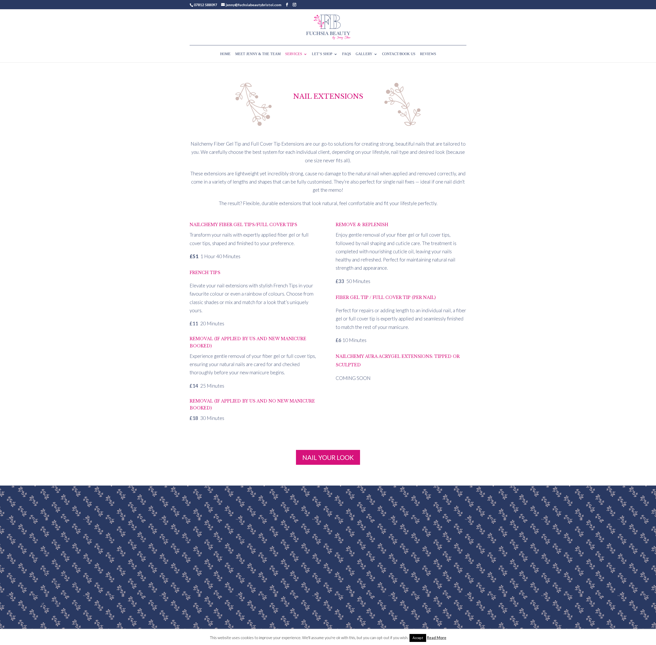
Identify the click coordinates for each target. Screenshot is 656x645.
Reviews (428, 54)
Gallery (364, 54)
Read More (436, 637)
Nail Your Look (328, 457)
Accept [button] (418, 638)
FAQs (346, 54)
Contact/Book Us (398, 54)
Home (225, 54)
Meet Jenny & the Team (258, 54)
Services (293, 54)
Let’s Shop (322, 54)
